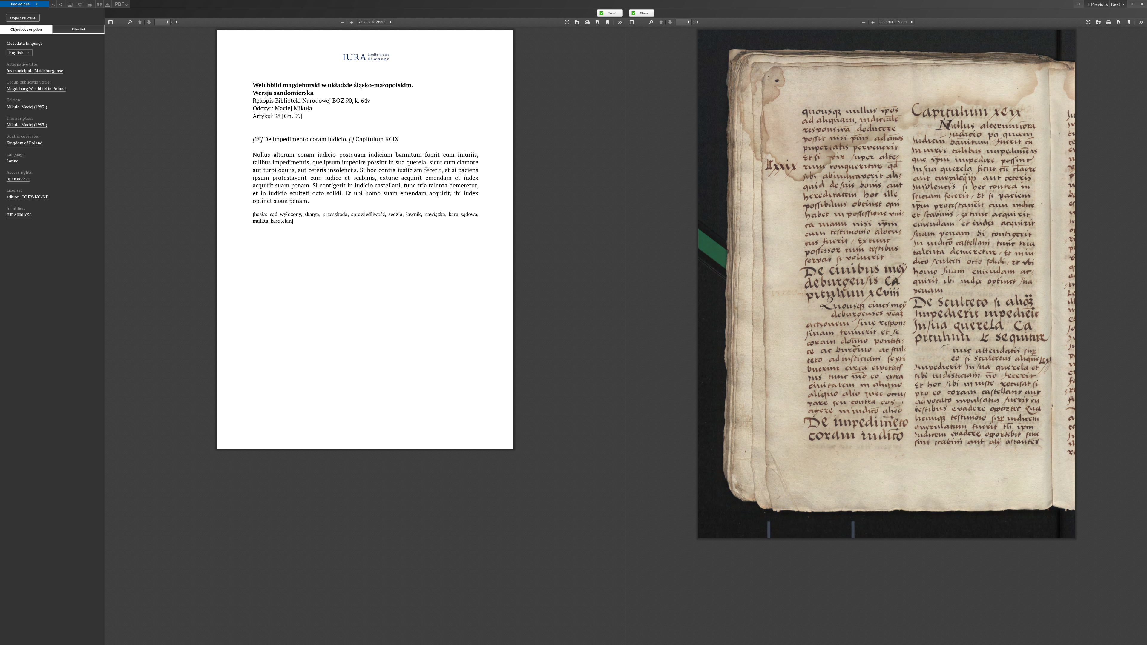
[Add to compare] (70, 4)
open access (18, 178)
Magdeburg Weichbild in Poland (36, 88)
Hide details (20, 4)
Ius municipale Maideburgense (35, 70)
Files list (78, 29)
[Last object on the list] (1132, 4)
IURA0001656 (19, 215)
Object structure (23, 17)
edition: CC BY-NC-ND (28, 197)
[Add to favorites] (80, 4)
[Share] (61, 4)
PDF (119, 4)
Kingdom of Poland (24, 143)
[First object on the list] (1078, 4)
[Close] (1142, 4)
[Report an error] (107, 4)
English (16, 52)
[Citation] (99, 4)
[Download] (53, 4)
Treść (612, 13)
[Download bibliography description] (90, 4)
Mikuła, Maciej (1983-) (27, 107)
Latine (12, 161)
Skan (644, 13)
